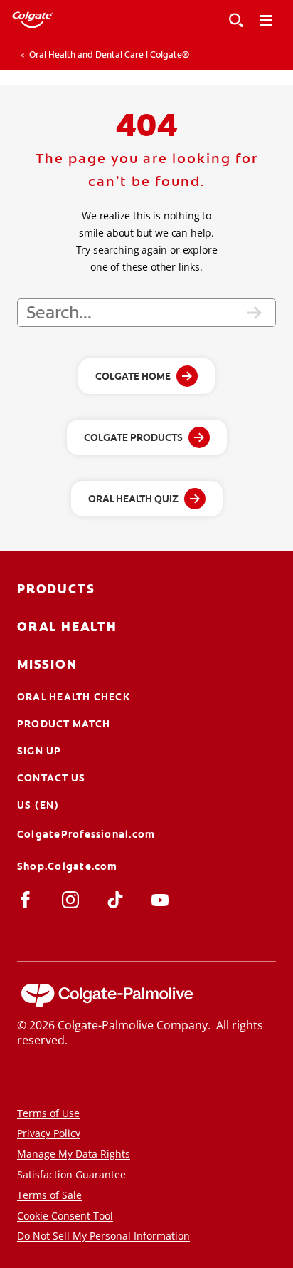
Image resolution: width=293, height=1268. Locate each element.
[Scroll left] (7, 55)
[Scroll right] (286, 55)
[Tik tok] (118, 899)
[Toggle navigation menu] (266, 20)
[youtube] (162, 899)
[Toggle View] (236, 20)
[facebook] (28, 899)
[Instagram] (73, 899)
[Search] (254, 313)
